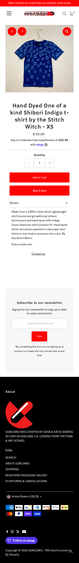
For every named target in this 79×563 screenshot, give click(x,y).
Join (39, 336)
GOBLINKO (35, 550)
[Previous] (12, 31)
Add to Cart (39, 177)
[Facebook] (7, 532)
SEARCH (10, 457)
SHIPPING (12, 469)
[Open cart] (71, 13)
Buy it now (39, 190)
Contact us (38, 254)
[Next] (22, 31)
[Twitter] (17, 532)
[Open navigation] (9, 14)
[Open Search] (64, 13)
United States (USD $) (25, 496)
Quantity (39, 155)
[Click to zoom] (67, 31)
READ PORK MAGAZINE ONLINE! (26, 475)
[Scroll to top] (71, 552)
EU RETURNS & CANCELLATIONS (26, 481)
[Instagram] (12, 532)
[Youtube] (24, 532)
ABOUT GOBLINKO (17, 463)
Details (14, 203)
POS (47, 550)
